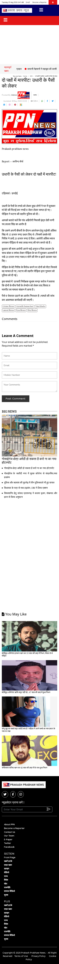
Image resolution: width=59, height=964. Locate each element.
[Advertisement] (29, 44)
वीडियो (6, 872)
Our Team (9, 835)
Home (25, 76)
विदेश (6, 879)
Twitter (7, 843)
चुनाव (6, 894)
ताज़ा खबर (8, 865)
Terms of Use (21, 956)
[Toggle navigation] (41, 10)
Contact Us (9, 832)
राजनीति (7, 887)
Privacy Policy (38, 956)
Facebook (9, 847)
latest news (8, 310)
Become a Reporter (40, 2)
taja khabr (40, 306)
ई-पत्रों (28, 2)
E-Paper (8, 839)
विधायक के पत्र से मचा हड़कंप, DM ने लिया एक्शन (26, 487)
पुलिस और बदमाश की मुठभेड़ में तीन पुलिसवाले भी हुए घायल (29, 482)
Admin (14, 95)
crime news (8, 306)
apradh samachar (24, 306)
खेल (5, 883)
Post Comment (16, 398)
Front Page (9, 857)
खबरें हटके (8, 861)
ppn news (21, 310)
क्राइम (6, 868)
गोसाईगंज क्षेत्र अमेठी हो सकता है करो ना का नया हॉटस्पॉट (29, 468)
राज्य (31, 76)
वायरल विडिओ (9, 891)
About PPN (9, 824)
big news (32, 310)
